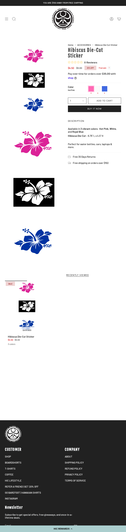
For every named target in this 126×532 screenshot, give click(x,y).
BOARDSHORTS (13, 462)
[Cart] (119, 19)
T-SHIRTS (10, 468)
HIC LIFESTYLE (13, 480)
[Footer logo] (13, 434)
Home (70, 45)
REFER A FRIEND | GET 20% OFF (21, 486)
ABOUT (68, 456)
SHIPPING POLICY (74, 462)
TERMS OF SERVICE (75, 480)
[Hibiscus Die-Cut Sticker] (27, 307)
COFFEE (9, 474)
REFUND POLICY (73, 468)
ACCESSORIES (84, 45)
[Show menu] (6, 19)
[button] (63, 528)
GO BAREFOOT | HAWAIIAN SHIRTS (23, 492)
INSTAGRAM (11, 498)
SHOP (8, 456)
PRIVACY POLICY (74, 474)
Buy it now (94, 109)
